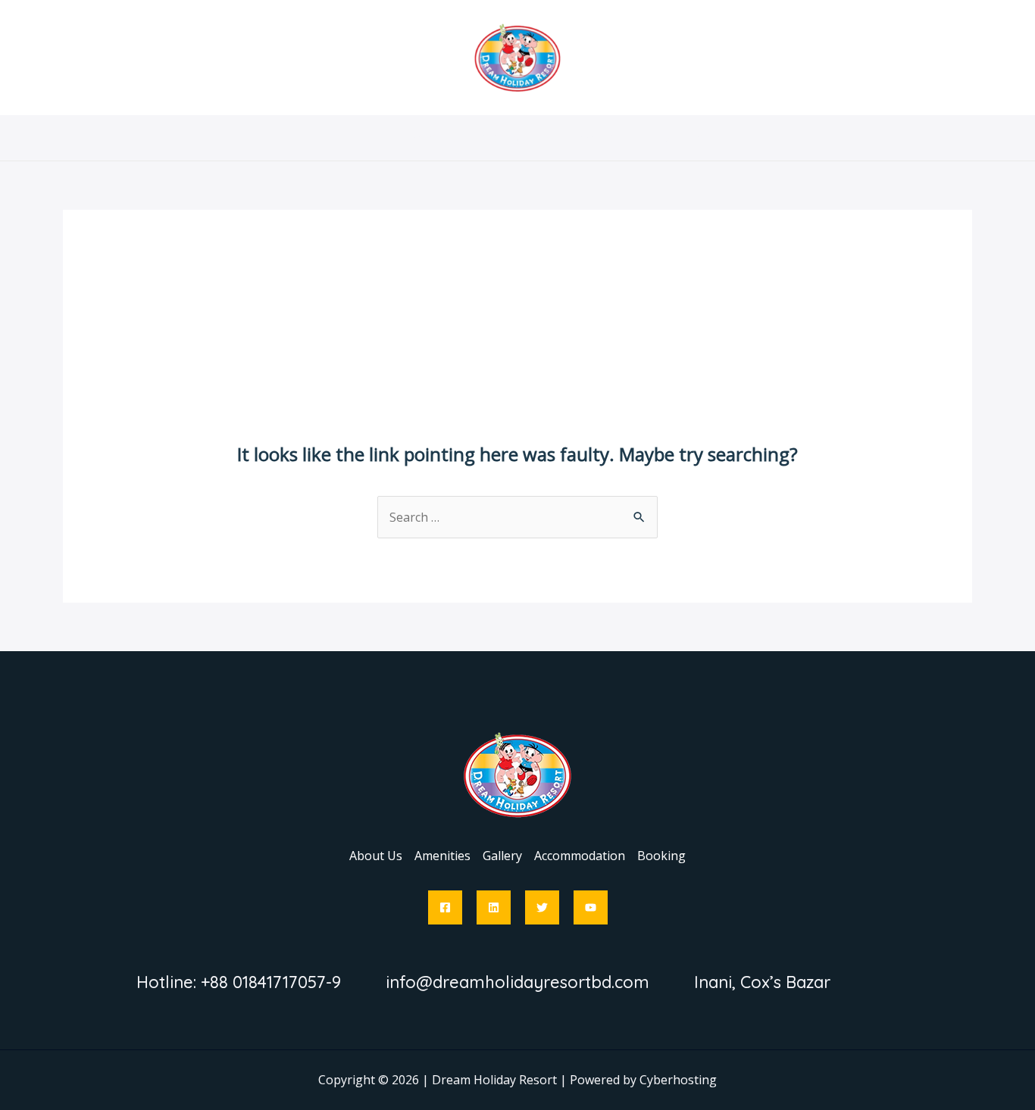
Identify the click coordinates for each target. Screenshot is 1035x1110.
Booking (685, 137)
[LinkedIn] (494, 907)
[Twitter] (542, 907)
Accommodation (591, 137)
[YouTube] (591, 907)
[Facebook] (445, 907)
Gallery (502, 137)
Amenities (430, 137)
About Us (351, 137)
